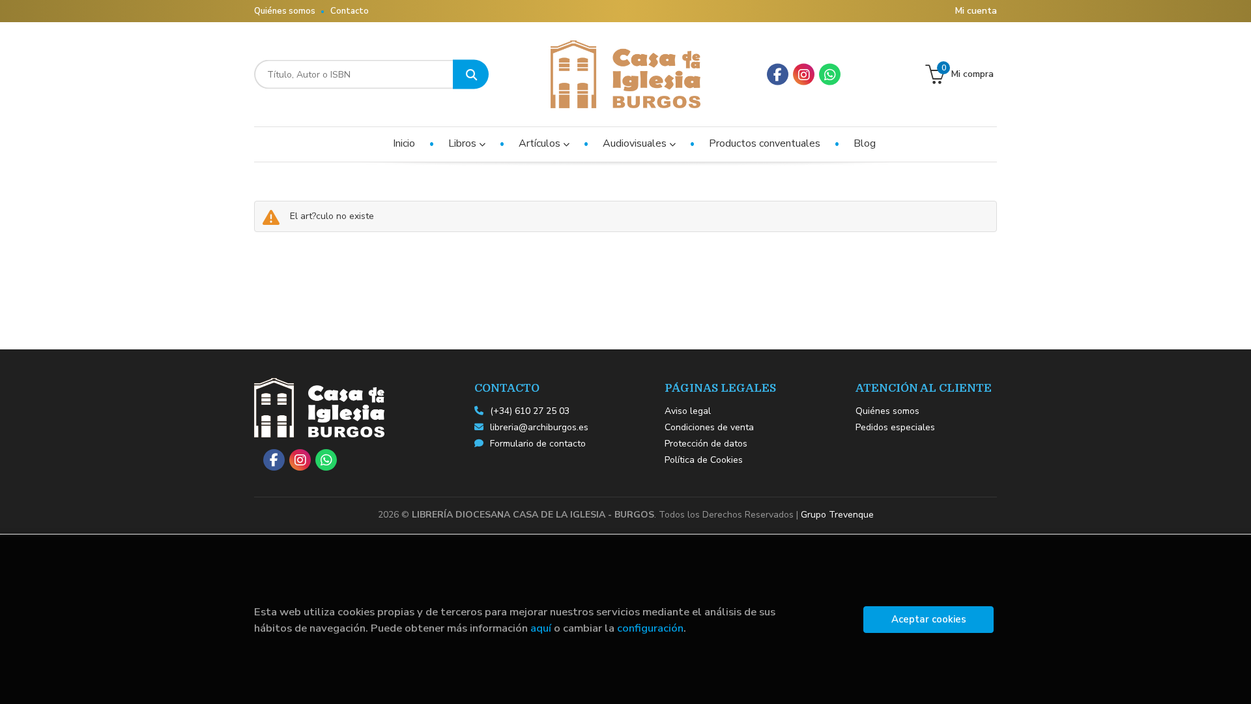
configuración (650, 628)
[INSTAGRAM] (803, 74)
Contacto (349, 11)
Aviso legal (688, 411)
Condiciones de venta (709, 427)
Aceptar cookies (928, 619)
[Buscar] (471, 74)
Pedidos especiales (895, 427)
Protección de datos (706, 443)
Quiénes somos (284, 11)
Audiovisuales (636, 143)
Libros (463, 143)
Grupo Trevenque (837, 514)
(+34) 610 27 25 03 (529, 411)
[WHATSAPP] (830, 74)
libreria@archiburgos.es (539, 427)
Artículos (541, 143)
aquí (540, 628)
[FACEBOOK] (777, 74)
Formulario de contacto (538, 443)
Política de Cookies (704, 460)
